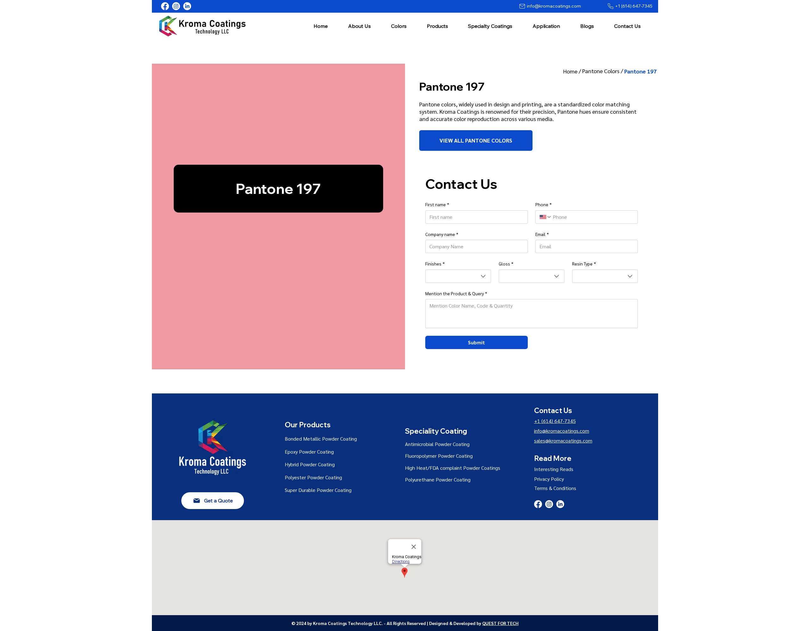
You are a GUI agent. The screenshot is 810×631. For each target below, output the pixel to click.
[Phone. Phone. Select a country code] (545, 217)
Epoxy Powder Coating (309, 451)
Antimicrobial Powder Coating (437, 444)
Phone (543, 204)
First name (437, 204)
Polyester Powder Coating (313, 477)
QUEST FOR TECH (500, 623)
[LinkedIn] (187, 6)
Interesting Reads (553, 469)
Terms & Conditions (555, 488)
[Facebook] (165, 6)
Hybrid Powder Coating (310, 464)
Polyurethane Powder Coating (437, 479)
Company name (441, 234)
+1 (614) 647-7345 (555, 420)
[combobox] (458, 276)
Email (542, 234)
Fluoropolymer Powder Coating (439, 455)
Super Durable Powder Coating (318, 490)
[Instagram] (176, 6)
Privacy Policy (549, 478)
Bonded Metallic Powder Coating (321, 438)
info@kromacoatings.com (561, 430)
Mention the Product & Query (456, 293)
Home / (572, 71)
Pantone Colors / (603, 70)
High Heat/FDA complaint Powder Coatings (452, 467)
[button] (359, 25)
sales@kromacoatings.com (563, 440)
